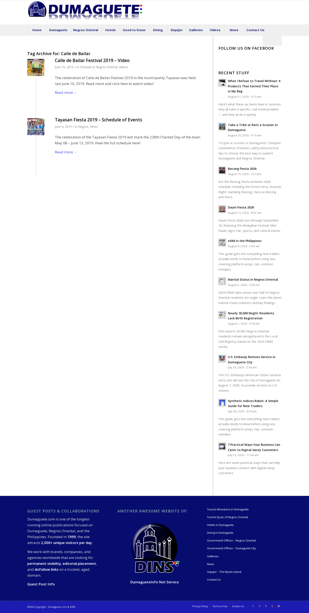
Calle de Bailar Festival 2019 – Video (92, 60)
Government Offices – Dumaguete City (231, 548)
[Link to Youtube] (278, 606)
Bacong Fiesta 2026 (242, 169)
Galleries (213, 556)
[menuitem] (36, 30)
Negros (83, 127)
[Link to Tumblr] (272, 606)
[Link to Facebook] (253, 606)
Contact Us (214, 579)
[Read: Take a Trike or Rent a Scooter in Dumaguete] (222, 126)
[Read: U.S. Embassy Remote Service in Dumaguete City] (222, 358)
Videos (123, 67)
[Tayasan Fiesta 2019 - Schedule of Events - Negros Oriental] (35, 126)
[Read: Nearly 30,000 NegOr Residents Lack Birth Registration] (222, 315)
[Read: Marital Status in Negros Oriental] (222, 281)
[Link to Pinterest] (266, 606)
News (94, 127)
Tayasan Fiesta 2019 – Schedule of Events (98, 120)
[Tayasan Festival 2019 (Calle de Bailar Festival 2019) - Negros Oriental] (35, 67)
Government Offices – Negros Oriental (231, 540)
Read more (64, 92)
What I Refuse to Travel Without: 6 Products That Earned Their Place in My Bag (254, 86)
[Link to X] (259, 606)
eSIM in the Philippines (244, 241)
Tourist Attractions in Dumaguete (228, 509)
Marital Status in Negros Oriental (253, 279)
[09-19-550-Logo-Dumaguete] (85, 12)
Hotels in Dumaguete (220, 525)
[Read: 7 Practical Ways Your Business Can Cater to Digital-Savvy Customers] (222, 446)
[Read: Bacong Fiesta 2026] (222, 170)
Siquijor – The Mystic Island (224, 572)
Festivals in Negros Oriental (98, 67)
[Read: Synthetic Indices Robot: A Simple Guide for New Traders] (222, 402)
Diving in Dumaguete (220, 533)
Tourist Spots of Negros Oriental (227, 517)
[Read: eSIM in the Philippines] (222, 242)
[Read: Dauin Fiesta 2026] (222, 209)
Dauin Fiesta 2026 (241, 207)
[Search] (272, 40)
